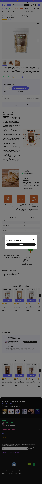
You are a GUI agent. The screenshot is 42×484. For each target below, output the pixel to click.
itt (20, 240)
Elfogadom (21, 244)
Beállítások (21, 246)
